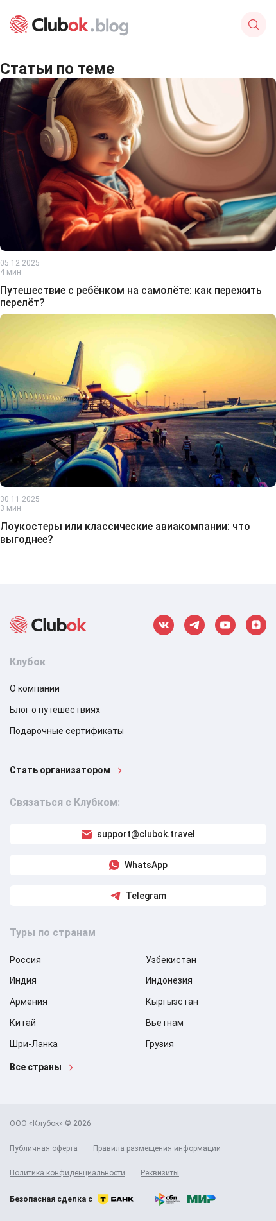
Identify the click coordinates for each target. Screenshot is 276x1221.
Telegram (146, 896)
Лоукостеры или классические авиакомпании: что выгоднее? (125, 532)
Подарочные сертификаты (67, 731)
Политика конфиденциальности (67, 1172)
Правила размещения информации (157, 1148)
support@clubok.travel (146, 834)
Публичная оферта (44, 1148)
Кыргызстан (172, 1001)
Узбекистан (171, 960)
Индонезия (169, 980)
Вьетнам (165, 1023)
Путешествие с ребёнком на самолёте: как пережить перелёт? (131, 296)
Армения (28, 1001)
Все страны (36, 1067)
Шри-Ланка (34, 1044)
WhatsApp (146, 865)
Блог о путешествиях (55, 709)
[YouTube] (225, 625)
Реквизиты (160, 1172)
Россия (25, 960)
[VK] (163, 625)
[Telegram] (194, 625)
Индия (23, 980)
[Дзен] (256, 625)
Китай (23, 1023)
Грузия (160, 1044)
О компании (35, 688)
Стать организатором (60, 770)
